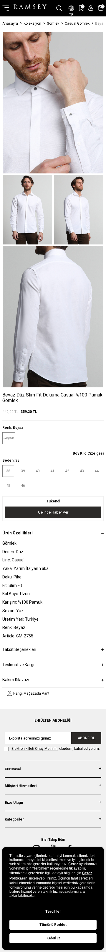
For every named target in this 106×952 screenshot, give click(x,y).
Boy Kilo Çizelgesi (88, 453)
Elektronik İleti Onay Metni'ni (34, 749)
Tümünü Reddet (53, 925)
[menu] (5, 8)
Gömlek (53, 23)
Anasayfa (10, 23)
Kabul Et (53, 938)
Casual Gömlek (77, 23)
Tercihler (53, 911)
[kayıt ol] (90, 8)
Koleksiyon (32, 23)
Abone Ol (86, 738)
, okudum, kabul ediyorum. (55, 749)
